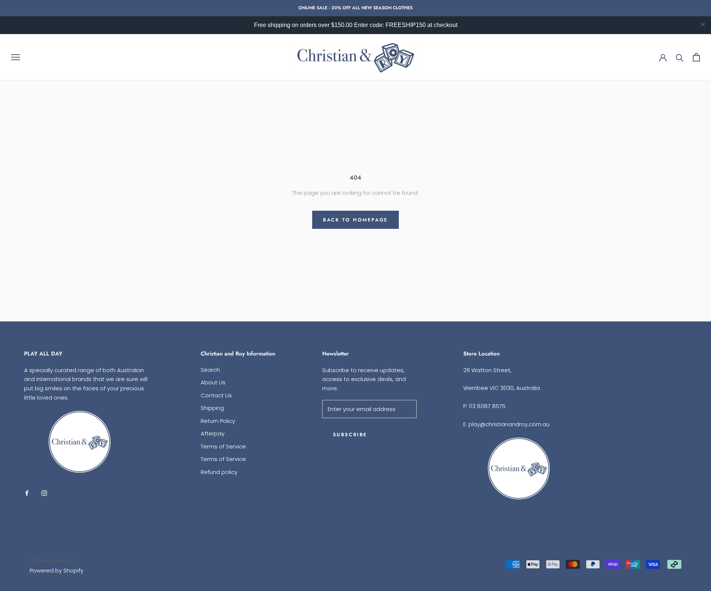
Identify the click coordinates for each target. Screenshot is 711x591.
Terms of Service (223, 446)
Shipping (212, 408)
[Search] (680, 57)
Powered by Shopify (56, 570)
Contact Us (216, 395)
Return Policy (218, 421)
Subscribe (350, 434)
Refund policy (219, 472)
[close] (703, 24)
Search (210, 370)
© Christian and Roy (51, 560)
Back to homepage (355, 219)
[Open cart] (696, 57)
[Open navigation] (15, 57)
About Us (213, 382)
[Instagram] (44, 493)
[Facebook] (27, 493)
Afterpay (212, 433)
